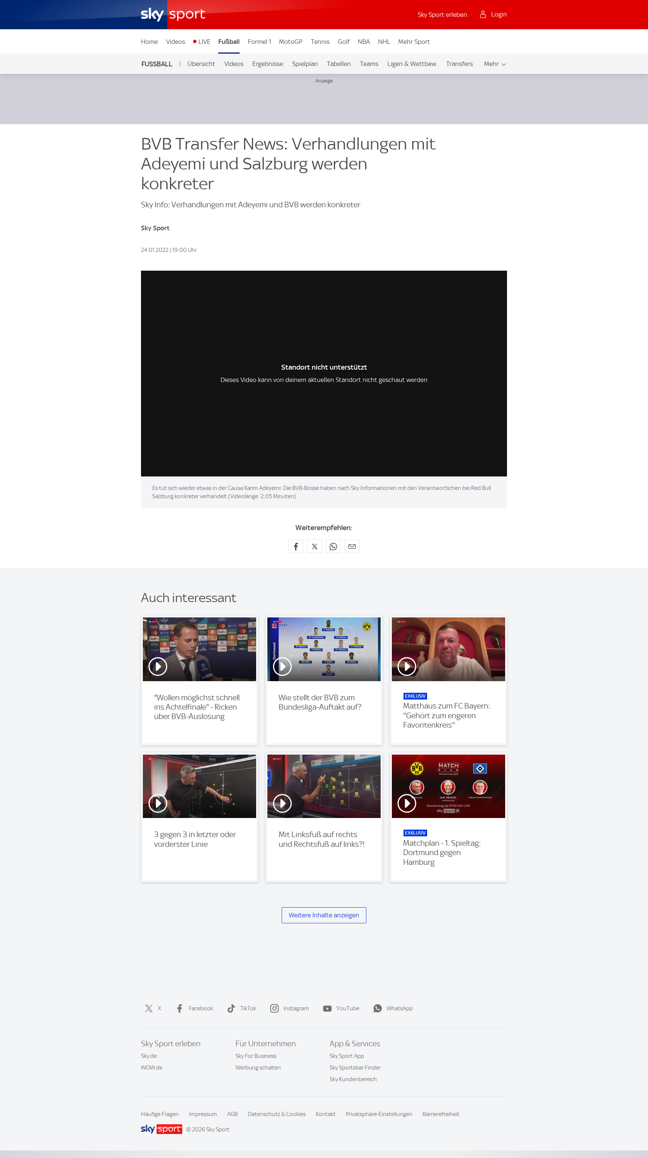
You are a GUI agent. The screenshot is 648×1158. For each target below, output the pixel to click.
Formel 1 (259, 41)
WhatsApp (400, 1008)
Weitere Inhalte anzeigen (324, 915)
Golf (344, 41)
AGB (232, 1114)
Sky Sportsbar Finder (355, 1067)
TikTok (248, 1008)
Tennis (320, 41)
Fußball (229, 41)
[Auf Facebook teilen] (295, 546)
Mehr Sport (414, 41)
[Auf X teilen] (314, 546)
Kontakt (326, 1114)
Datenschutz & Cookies (277, 1114)
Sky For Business (256, 1056)
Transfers (459, 63)
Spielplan (305, 63)
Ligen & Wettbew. (412, 63)
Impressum (203, 1114)
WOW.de (151, 1067)
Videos (175, 41)
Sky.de (149, 1056)
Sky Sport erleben (442, 14)
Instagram (296, 1008)
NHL (384, 41)
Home (149, 41)
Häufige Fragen (160, 1114)
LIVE (204, 41)
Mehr (491, 63)
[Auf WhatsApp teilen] (333, 546)
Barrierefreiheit (441, 1114)
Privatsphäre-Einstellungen (379, 1114)
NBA (364, 41)
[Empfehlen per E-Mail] (352, 546)
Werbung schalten (258, 1067)
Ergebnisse (267, 63)
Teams (369, 63)
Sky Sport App (347, 1056)
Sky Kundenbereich (353, 1079)
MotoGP (291, 41)
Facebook (201, 1008)
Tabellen (339, 63)
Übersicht (201, 63)
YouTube (347, 1008)
